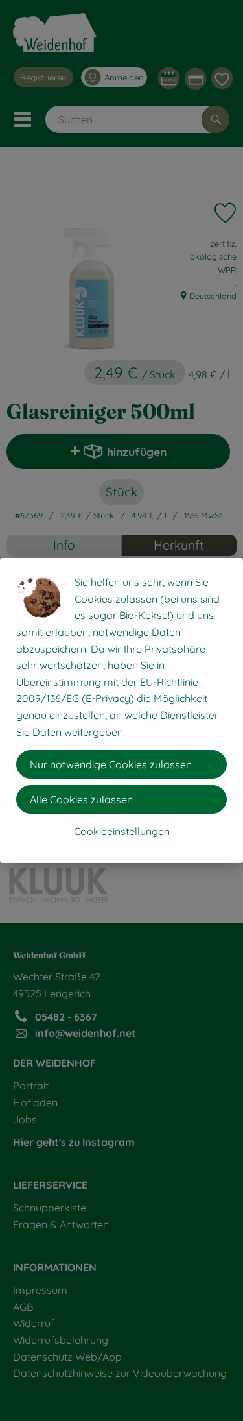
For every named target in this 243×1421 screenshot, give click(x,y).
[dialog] (121, 710)
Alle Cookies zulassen (81, 799)
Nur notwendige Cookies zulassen (111, 764)
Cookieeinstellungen (122, 831)
